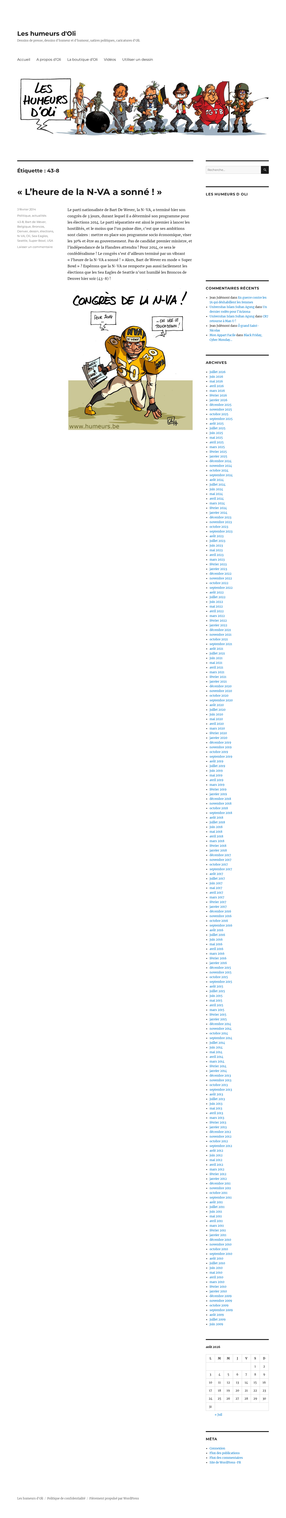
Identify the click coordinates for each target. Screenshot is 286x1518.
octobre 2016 (219, 921)
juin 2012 (216, 1155)
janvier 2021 (218, 682)
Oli (28, 236)
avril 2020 (217, 724)
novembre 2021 (220, 635)
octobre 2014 (219, 1033)
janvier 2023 (218, 569)
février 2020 (218, 733)
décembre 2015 (220, 968)
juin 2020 (216, 714)
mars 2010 (217, 1282)
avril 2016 (216, 949)
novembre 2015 (220, 972)
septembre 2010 (221, 1254)
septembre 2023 (221, 531)
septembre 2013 (221, 1090)
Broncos (38, 226)
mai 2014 (216, 1052)
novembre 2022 (221, 578)
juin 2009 (216, 1324)
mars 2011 (217, 1226)
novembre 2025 (221, 409)
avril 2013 (216, 1113)
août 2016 (216, 930)
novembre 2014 (220, 1029)
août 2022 (217, 592)
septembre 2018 (221, 813)
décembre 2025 (220, 405)
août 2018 (216, 818)
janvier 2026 (218, 400)
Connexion (217, 1448)
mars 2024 (217, 503)
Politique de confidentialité (66, 1498)
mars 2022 (217, 616)
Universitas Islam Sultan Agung (232, 307)
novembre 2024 (221, 466)
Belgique (24, 226)
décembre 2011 (220, 1183)
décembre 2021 (220, 630)
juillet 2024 (217, 484)
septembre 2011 (221, 1197)
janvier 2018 (218, 850)
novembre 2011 (220, 1188)
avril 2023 (216, 555)
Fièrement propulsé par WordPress (114, 1498)
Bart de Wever (35, 222)
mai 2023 (216, 550)
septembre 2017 (221, 869)
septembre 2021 (221, 644)
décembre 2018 (220, 799)
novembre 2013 (220, 1080)
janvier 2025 (218, 456)
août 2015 (216, 986)
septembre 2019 (221, 757)
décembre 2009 (221, 1296)
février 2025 (218, 452)
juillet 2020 (217, 710)
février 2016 (218, 958)
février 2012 (218, 1174)
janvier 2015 (218, 1019)
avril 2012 (216, 1165)
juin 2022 (216, 602)
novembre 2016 (221, 916)
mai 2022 (216, 606)
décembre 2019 (220, 742)
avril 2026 (217, 386)
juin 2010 (216, 1268)
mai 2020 (216, 719)
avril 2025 (217, 442)
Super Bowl (37, 240)
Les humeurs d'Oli (46, 33)
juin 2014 (216, 1047)
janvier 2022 (218, 625)
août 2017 (216, 874)
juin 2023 (216, 545)
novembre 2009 (221, 1301)
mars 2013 (217, 1118)
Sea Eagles (40, 236)
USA (50, 240)
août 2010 (216, 1258)
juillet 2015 (217, 991)
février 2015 (218, 1015)
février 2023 (218, 564)
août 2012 (216, 1151)
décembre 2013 (220, 1076)
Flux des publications (225, 1453)
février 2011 (218, 1230)
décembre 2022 (220, 574)
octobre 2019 (219, 752)
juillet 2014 (217, 1043)
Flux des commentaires (226, 1458)
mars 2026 (217, 391)
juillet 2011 (217, 1207)
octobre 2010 (219, 1249)
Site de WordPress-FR (225, 1462)
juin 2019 (216, 771)
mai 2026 (216, 381)
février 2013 (218, 1122)
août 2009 (217, 1315)
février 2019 (218, 789)
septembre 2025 (221, 419)
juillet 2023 (217, 541)
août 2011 (216, 1202)
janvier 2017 (218, 907)
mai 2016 (216, 944)
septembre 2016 (221, 925)
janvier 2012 (218, 1179)
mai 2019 (216, 775)
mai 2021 (216, 663)
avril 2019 (216, 780)
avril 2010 (216, 1277)
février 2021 (218, 677)
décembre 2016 (220, 911)
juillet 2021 (217, 653)
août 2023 (216, 536)
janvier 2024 (218, 513)
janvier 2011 (218, 1235)
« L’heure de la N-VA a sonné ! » (89, 191)
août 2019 (216, 761)
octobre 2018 (219, 808)
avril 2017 (216, 893)
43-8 (20, 222)
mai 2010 (216, 1273)
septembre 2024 (221, 475)
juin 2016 (216, 939)
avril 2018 (216, 836)
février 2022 (218, 621)
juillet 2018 (217, 822)
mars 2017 (217, 897)
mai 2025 (216, 438)
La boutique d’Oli (82, 59)
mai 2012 (216, 1160)
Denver (22, 231)
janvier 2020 (218, 738)
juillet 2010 (217, 1263)
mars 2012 (217, 1169)
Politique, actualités (31, 215)
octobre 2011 (218, 1193)
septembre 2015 (221, 982)
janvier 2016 (218, 963)
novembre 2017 (220, 860)
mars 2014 (217, 1061)
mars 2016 (217, 954)
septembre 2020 (221, 700)
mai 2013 (216, 1108)
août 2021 (216, 649)
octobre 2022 (219, 583)
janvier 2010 (218, 1291)
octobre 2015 (219, 977)
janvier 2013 (218, 1127)
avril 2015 (216, 1005)
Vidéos (110, 59)
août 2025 (217, 424)
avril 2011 (216, 1221)
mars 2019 (217, 785)
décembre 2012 (220, 1132)
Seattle (22, 240)
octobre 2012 (219, 1141)
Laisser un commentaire (35, 247)
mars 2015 (217, 1010)
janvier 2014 (218, 1071)
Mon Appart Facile (223, 335)
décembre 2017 (220, 855)
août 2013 (216, 1094)
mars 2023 (217, 560)
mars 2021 (217, 672)
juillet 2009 (218, 1319)
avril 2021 (216, 667)
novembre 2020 (221, 691)
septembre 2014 (221, 1038)
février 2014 (218, 1066)
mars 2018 (217, 841)
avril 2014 (216, 1057)
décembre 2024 (220, 461)
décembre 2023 (220, 517)
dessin (34, 231)
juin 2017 (216, 883)
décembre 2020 (220, 686)
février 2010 (218, 1287)
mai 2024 (216, 494)
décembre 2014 (220, 1024)
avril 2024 (217, 499)
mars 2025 (217, 447)
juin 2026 (216, 377)
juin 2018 (216, 827)
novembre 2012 (220, 1136)
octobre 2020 (219, 696)
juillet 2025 (217, 428)
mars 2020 (217, 728)
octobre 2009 (219, 1305)
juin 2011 (216, 1212)
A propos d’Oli (48, 59)
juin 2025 (216, 433)
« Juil (218, 1415)
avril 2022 (217, 611)
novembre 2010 (220, 1244)
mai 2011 (216, 1216)
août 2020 (217, 705)
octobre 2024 (219, 470)
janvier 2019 (218, 794)
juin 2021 (216, 658)
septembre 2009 (221, 1310)
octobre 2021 (219, 639)
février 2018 (218, 846)
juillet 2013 (217, 1099)
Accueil (23, 59)
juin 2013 (216, 1104)
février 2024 (218, 508)
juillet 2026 (218, 372)
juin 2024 (216, 489)
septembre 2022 (221, 588)
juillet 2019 (217, 766)
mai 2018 (216, 832)
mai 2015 (216, 1000)
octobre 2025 (219, 414)
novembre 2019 (221, 747)
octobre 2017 (219, 864)
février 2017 (218, 902)
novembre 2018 (220, 803)
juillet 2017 (217, 879)
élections (46, 231)
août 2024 (217, 480)
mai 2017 (216, 888)
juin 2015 (216, 996)
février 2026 (218, 395)
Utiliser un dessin (137, 59)
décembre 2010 (220, 1240)
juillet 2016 (217, 935)
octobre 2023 (219, 527)
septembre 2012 (221, 1146)
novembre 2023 (221, 522)
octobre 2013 (219, 1085)
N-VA (21, 236)
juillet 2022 (217, 597)
